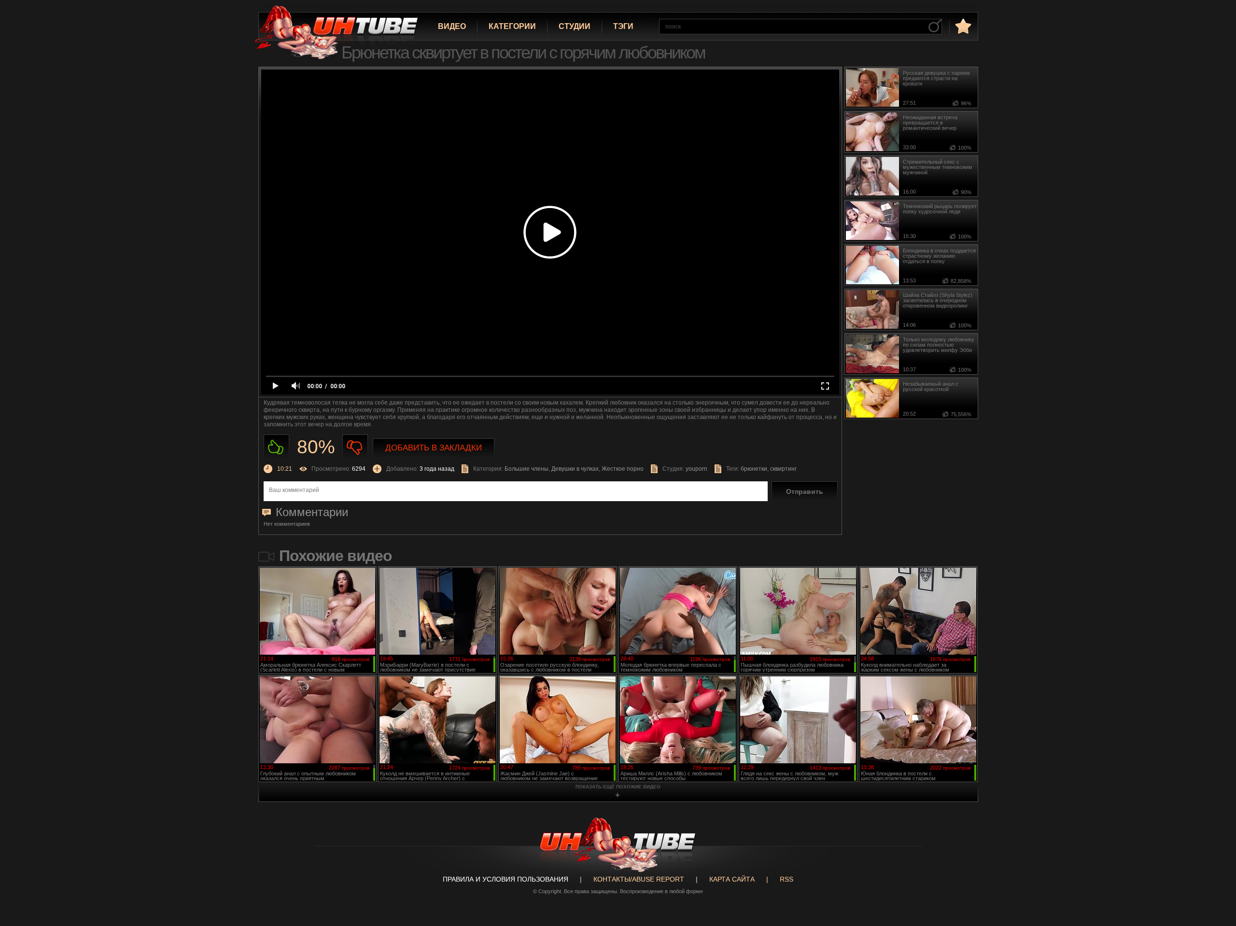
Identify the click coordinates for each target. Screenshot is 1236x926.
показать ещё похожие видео (618, 786)
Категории (512, 26)
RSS (786, 879)
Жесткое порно (623, 468)
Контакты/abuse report (638, 879)
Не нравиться (355, 447)
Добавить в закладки (433, 447)
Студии (574, 26)
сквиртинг (783, 468)
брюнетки (754, 468)
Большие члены (526, 468)
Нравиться (276, 447)
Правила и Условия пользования (505, 879)
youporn (696, 468)
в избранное (962, 26)
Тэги (623, 26)
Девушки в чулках (575, 468)
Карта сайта (732, 879)
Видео (452, 26)
